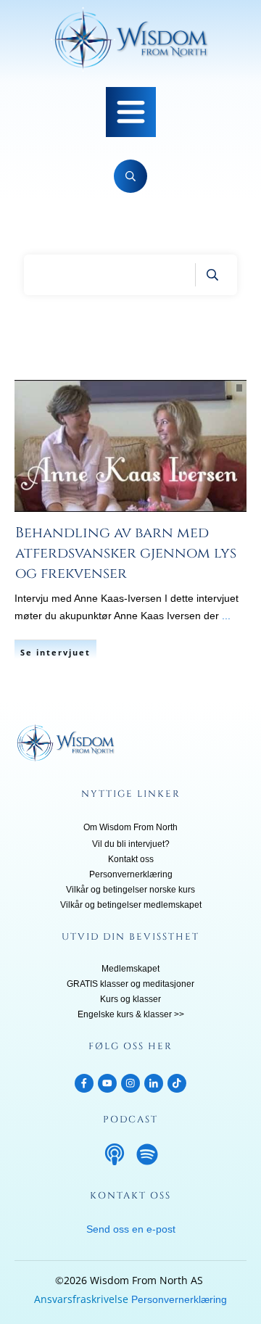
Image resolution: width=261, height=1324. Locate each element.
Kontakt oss (131, 859)
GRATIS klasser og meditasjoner (130, 984)
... (226, 615)
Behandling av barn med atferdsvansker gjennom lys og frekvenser (125, 553)
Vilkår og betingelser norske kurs (130, 890)
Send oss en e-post (130, 1229)
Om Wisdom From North (130, 827)
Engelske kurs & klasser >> (131, 1014)
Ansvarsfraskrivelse (81, 1299)
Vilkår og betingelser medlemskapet (131, 905)
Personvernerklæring (131, 874)
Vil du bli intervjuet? (131, 844)
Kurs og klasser (130, 999)
